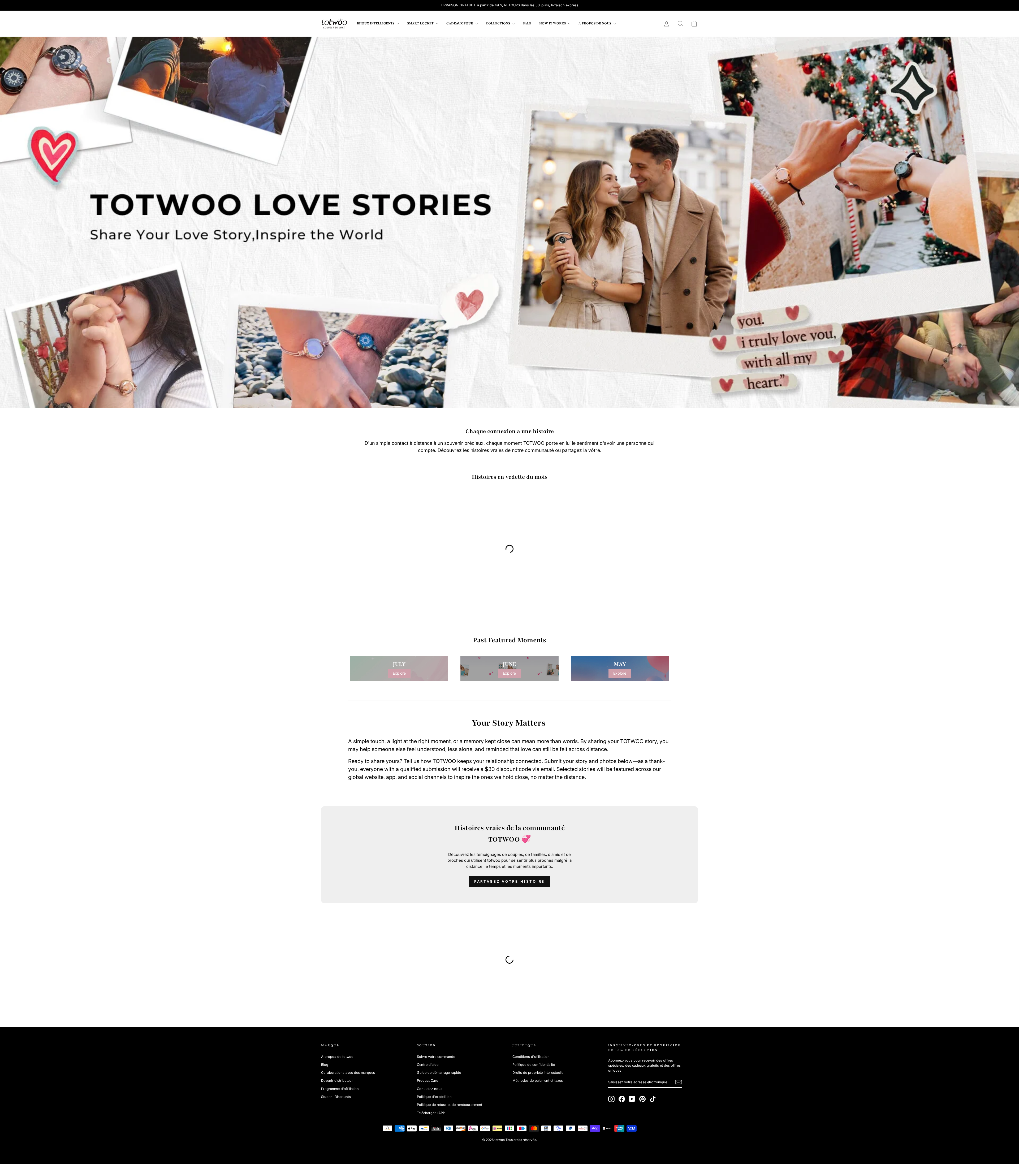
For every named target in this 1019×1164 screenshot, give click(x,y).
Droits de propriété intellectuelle (537, 1073)
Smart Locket (420, 23)
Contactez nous (429, 1089)
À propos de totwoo (337, 1057)
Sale (527, 23)
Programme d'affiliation (340, 1089)
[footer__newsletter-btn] (678, 1082)
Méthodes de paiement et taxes (537, 1081)
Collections (498, 23)
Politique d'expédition (434, 1097)
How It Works (553, 23)
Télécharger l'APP (431, 1113)
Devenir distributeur (337, 1081)
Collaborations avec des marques (348, 1073)
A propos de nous (595, 23)
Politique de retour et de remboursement (449, 1105)
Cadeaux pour (460, 23)
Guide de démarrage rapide (439, 1073)
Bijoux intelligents (376, 23)
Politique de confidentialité (533, 1065)
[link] (334, 24)
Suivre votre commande (436, 1057)
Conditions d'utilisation (531, 1057)
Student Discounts (336, 1097)
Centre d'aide (427, 1065)
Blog (324, 1065)
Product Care (427, 1081)
